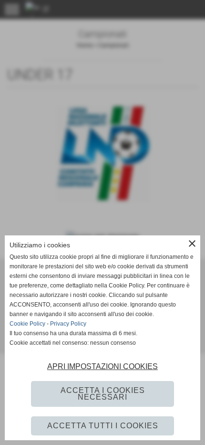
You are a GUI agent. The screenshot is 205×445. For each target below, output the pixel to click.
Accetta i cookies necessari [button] (103, 393)
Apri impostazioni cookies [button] (102, 366)
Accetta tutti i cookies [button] (102, 426)
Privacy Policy (68, 323)
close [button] (192, 243)
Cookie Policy (27, 323)
